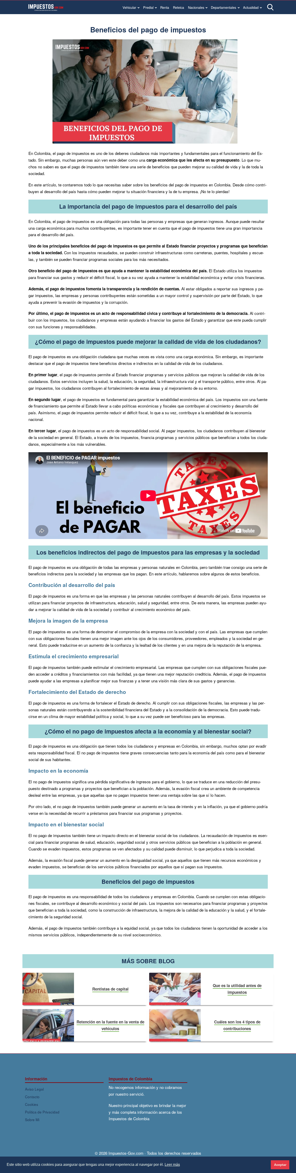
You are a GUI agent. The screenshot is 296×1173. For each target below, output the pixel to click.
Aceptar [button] (280, 1165)
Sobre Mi (32, 1119)
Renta (164, 7)
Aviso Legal (34, 1088)
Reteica (178, 7)
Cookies (31, 1104)
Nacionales (196, 7)
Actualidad (251, 7)
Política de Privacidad (42, 1111)
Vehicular (129, 7)
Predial (148, 7)
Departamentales (223, 7)
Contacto (32, 1096)
